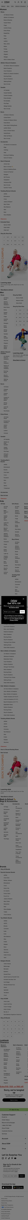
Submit (22, 612)
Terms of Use (18, 618)
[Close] (23, 599)
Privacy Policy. (14, 620)
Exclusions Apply (14, 607)
